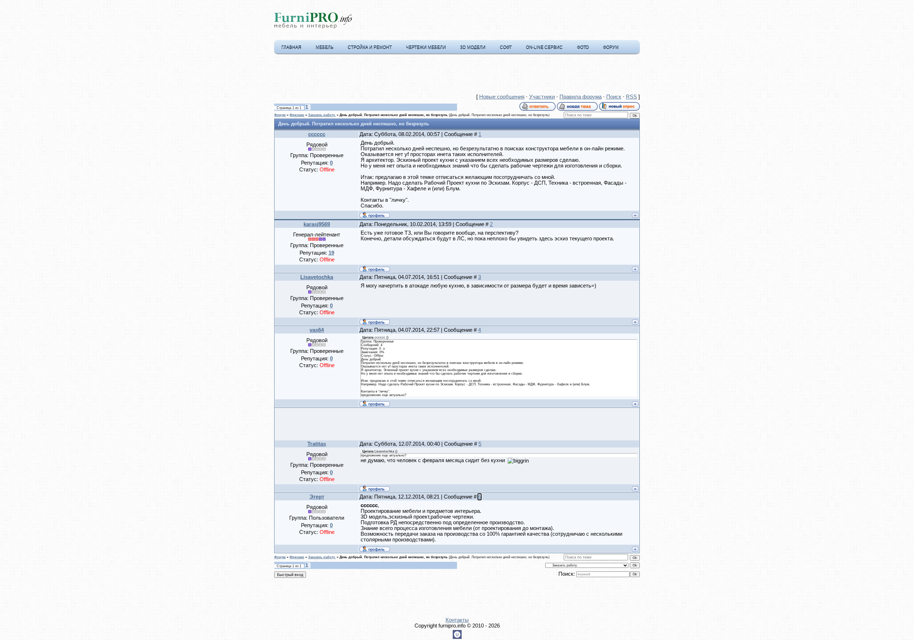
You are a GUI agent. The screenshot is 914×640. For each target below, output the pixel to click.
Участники (542, 97)
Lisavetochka (316, 277)
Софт (506, 47)
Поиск (613, 97)
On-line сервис (544, 47)
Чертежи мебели (426, 47)
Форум (611, 47)
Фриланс (297, 115)
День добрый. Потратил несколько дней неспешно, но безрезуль (394, 115)
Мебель (324, 47)
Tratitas (316, 444)
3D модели (473, 47)
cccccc (316, 134)
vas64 (317, 330)
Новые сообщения (501, 97)
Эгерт (317, 497)
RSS (631, 97)
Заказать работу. (322, 115)
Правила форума (580, 97)
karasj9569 (316, 224)
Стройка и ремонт (370, 47)
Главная (291, 47)
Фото (583, 47)
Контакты (457, 620)
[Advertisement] (457, 75)
